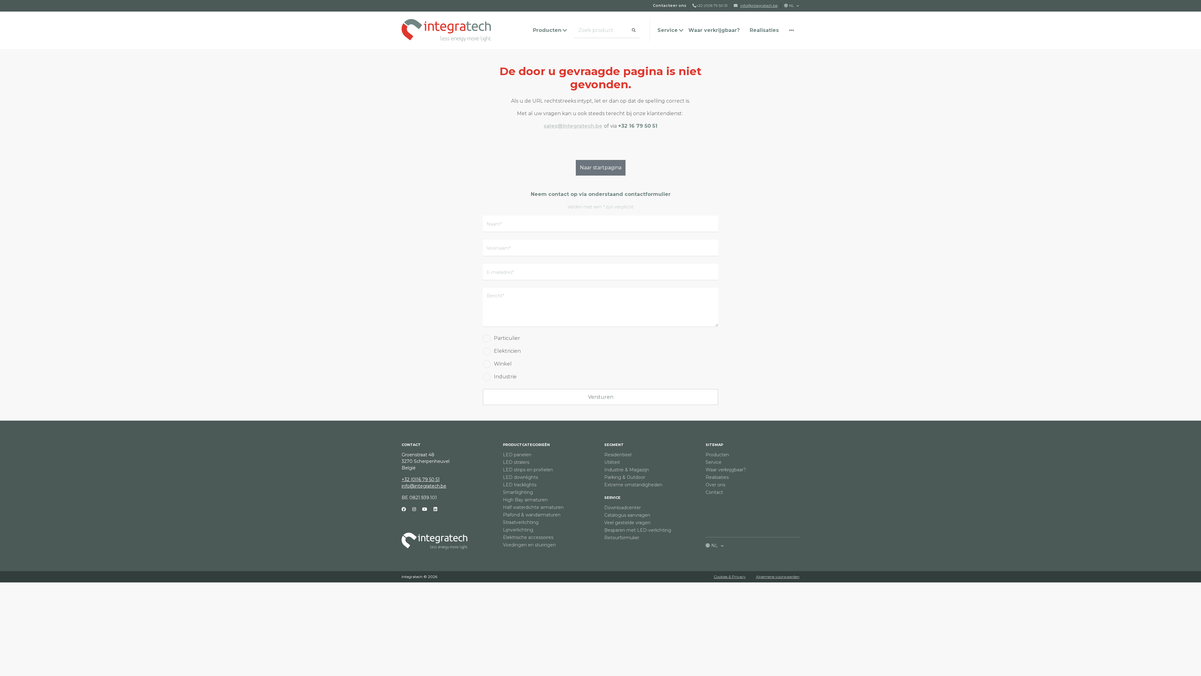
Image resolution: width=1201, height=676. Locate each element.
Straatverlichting (521, 522)
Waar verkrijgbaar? (714, 30)
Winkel (503, 364)
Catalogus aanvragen (627, 515)
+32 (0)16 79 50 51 (711, 5)
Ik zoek (583, 30)
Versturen (600, 397)
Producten (717, 455)
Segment (614, 445)
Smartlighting (518, 492)
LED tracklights (519, 485)
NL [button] (792, 5)
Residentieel (617, 455)
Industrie (505, 377)
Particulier (507, 338)
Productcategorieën (526, 445)
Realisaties (764, 30)
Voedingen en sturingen (529, 545)
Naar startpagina (600, 168)
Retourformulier (621, 537)
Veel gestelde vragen (627, 522)
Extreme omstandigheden (633, 485)
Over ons (715, 485)
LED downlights (520, 477)
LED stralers (516, 462)
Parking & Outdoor (624, 477)
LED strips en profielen (528, 470)
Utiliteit (612, 462)
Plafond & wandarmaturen (531, 515)
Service (612, 497)
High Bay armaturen (525, 500)
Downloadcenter (622, 507)
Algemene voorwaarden (777, 576)
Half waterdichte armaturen (533, 507)
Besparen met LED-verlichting (637, 530)
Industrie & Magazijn (626, 470)
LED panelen (517, 455)
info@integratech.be (424, 486)
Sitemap (714, 445)
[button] (791, 30)
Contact (714, 492)
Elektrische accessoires (528, 537)
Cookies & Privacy (730, 576)
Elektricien (507, 351)
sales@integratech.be (573, 126)
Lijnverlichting (518, 530)
